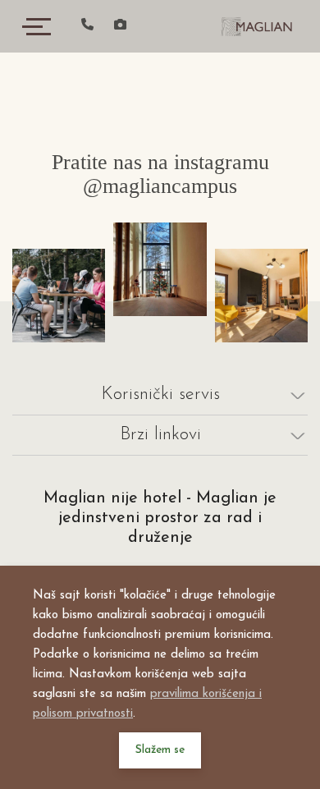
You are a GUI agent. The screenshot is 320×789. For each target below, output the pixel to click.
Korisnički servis (160, 394)
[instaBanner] (58, 295)
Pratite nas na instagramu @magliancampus (160, 174)
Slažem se (160, 750)
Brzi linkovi (160, 434)
